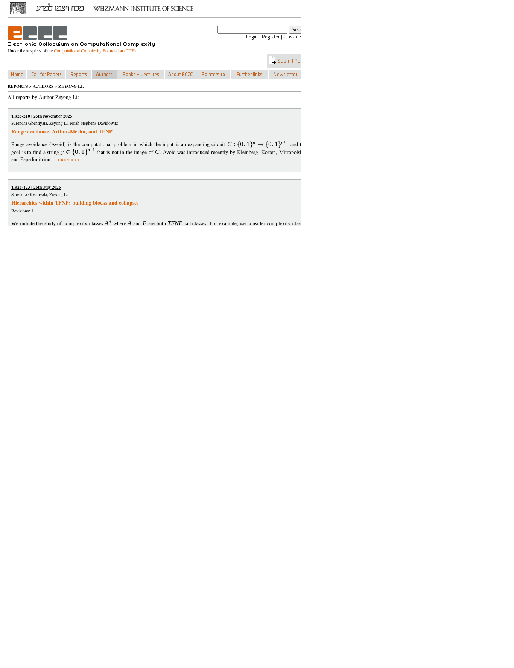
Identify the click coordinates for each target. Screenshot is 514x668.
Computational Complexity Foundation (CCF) (95, 50)
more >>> (68, 159)
